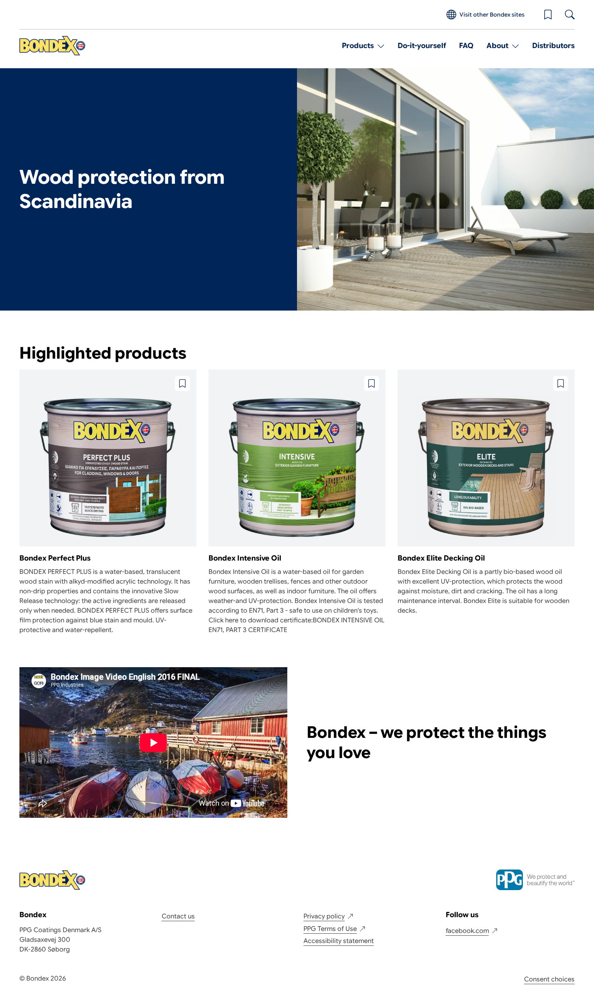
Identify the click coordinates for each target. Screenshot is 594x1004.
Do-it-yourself (422, 45)
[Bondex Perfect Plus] (107, 502)
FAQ (466, 45)
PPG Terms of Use (330, 929)
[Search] (570, 14)
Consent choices (549, 979)
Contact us (178, 916)
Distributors (553, 45)
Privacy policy (324, 916)
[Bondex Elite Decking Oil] (486, 492)
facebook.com (467, 931)
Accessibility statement (338, 941)
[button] (548, 14)
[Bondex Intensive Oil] (297, 502)
